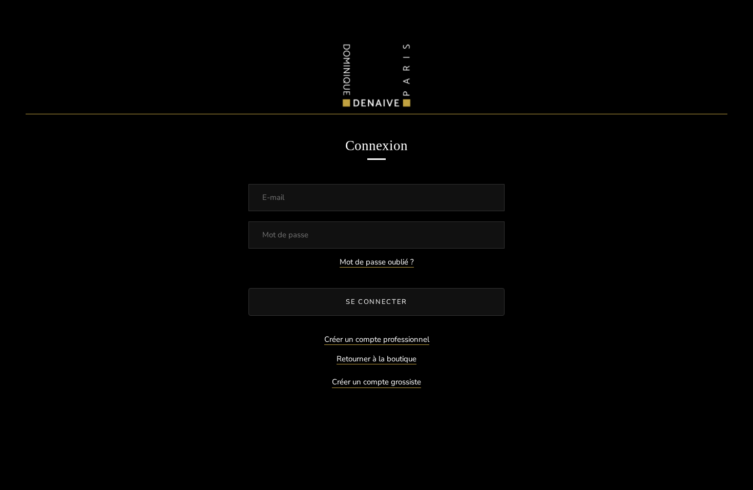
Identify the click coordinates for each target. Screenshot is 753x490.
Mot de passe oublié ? (377, 262)
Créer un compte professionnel (376, 339)
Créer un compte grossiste (376, 382)
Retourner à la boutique (376, 359)
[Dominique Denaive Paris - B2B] (376, 73)
